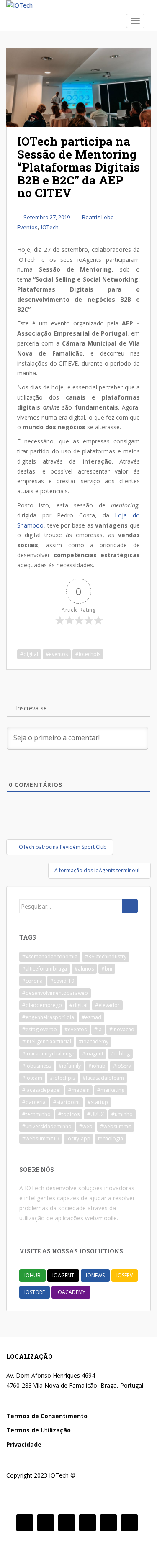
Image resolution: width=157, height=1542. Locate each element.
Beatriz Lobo (98, 217)
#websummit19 (40, 1138)
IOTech (50, 227)
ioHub (32, 1275)
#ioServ (122, 1065)
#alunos (84, 968)
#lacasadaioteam (103, 1077)
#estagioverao (39, 1029)
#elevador (107, 1005)
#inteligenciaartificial (46, 1041)
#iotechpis (87, 654)
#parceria (34, 1102)
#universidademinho (47, 1126)
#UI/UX (95, 1114)
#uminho (122, 1114)
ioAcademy (71, 1292)
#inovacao (121, 1029)
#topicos (69, 1114)
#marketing (110, 1090)
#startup (98, 1102)
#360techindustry (105, 956)
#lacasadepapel (41, 1090)
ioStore (34, 1292)
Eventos (27, 227)
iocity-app (78, 1138)
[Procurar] (130, 906)
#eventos (57, 654)
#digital (29, 654)
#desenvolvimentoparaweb (55, 992)
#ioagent (92, 1053)
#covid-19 (62, 980)
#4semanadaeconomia (49, 956)
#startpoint (66, 1102)
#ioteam (32, 1077)
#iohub (97, 1065)
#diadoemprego (42, 1005)
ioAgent (63, 1275)
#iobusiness (36, 1065)
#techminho (36, 1114)
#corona (32, 980)
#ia (98, 1029)
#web (86, 1126)
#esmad (91, 1017)
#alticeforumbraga (44, 968)
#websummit (115, 1126)
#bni (106, 968)
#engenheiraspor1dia (48, 1017)
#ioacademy (93, 1041)
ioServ (124, 1275)
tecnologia (110, 1138)
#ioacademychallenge (48, 1053)
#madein (79, 1090)
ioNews (95, 1275)
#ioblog (120, 1053)
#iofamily (70, 1065)
